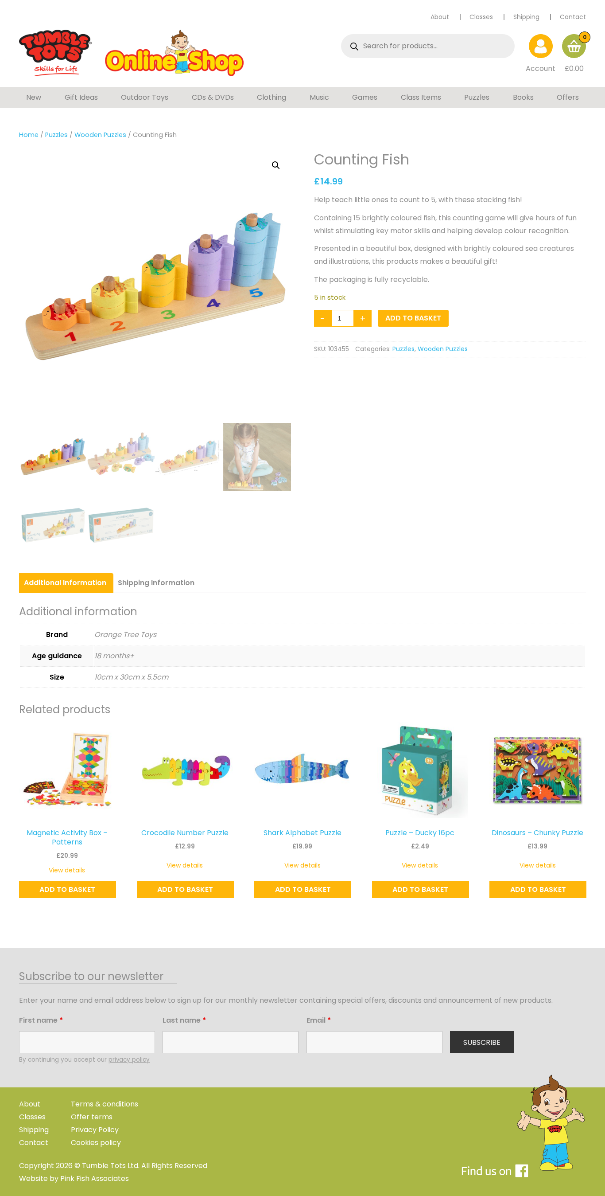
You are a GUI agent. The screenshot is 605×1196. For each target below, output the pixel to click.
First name (41, 1020)
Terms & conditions (104, 1104)
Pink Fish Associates (94, 1178)
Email (318, 1020)
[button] (276, 165)
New (33, 97)
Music (319, 97)
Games (364, 97)
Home (29, 134)
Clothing (271, 97)
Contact (573, 16)
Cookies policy (96, 1142)
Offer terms (91, 1117)
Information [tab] (65, 583)
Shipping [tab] (156, 583)
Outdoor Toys (144, 97)
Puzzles (476, 97)
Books (523, 97)
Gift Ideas (81, 97)
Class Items (421, 97)
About (439, 16)
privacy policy (129, 1059)
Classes (481, 16)
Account (540, 68)
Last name (184, 1020)
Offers (568, 97)
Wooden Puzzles (100, 134)
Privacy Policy (95, 1130)
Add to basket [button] (67, 889)
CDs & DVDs (213, 97)
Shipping (526, 16)
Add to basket (413, 318)
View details (67, 870)
